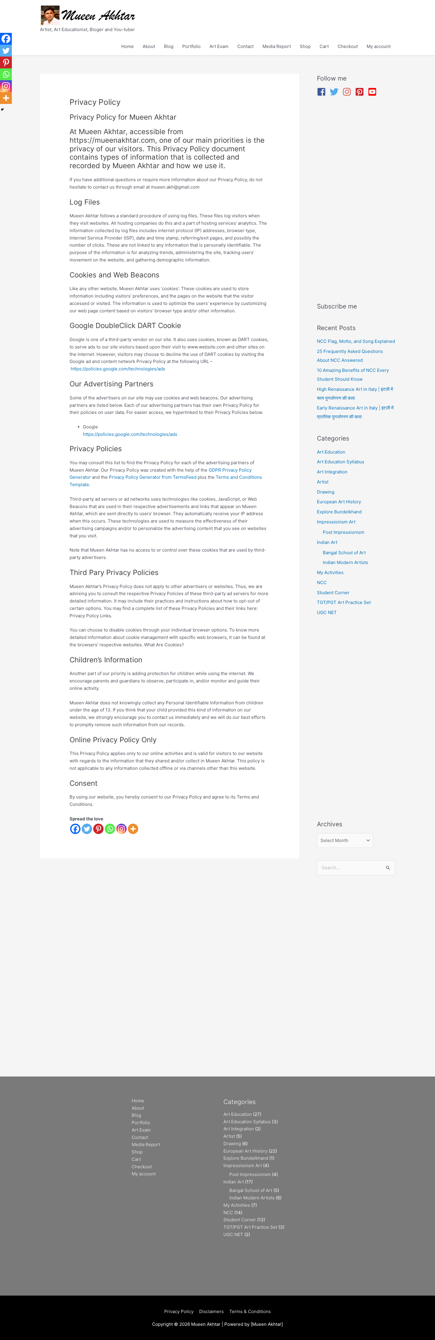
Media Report (276, 46)
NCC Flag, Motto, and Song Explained (356, 341)
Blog (168, 46)
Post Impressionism (343, 532)
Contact (245, 46)
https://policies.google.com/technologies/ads (118, 369)
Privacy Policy (179, 1311)
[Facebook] (75, 829)
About (149, 46)
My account (379, 46)
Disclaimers (211, 1311)
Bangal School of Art (344, 552)
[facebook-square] (322, 91)
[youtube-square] (373, 91)
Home (127, 46)
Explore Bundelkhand (339, 512)
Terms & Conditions (250, 1311)
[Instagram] (121, 829)
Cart (324, 46)
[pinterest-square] (361, 91)
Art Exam (219, 46)
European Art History (339, 501)
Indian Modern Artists (345, 562)
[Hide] (2, 109)
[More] (133, 829)
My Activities (330, 572)
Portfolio (191, 46)
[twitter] (335, 91)
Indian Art (327, 542)
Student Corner (333, 592)
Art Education (331, 452)
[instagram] (348, 91)
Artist (322, 482)
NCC (322, 582)
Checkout (348, 46)
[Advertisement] (356, 200)
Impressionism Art (336, 522)
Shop (305, 46)
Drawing (325, 492)
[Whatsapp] (110, 829)
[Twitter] (87, 829)
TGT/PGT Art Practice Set (344, 602)
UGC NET (327, 612)
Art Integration (332, 472)
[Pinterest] (98, 829)
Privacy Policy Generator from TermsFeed (152, 477)
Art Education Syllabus (340, 462)
